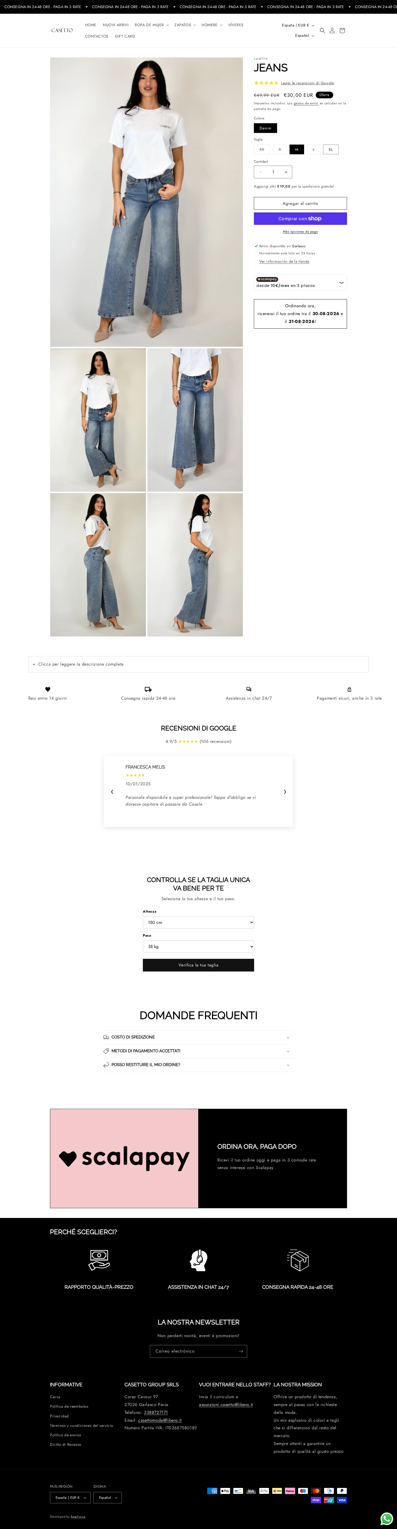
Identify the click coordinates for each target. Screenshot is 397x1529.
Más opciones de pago (300, 231)
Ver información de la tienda (284, 261)
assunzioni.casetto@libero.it (226, 1405)
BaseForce (78, 1516)
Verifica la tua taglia (198, 965)
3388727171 (156, 1412)
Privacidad (59, 1416)
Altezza (149, 911)
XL (331, 149)
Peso (147, 935)
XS (265, 149)
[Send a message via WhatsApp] (386, 1518)
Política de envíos (65, 1435)
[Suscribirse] (241, 1351)
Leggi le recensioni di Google (307, 83)
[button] (151, 25)
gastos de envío (306, 103)
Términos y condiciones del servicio (81, 1425)
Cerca (55, 1397)
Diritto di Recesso (66, 1444)
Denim (265, 128)
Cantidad (261, 161)
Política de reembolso (69, 1406)
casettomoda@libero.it (160, 1420)
